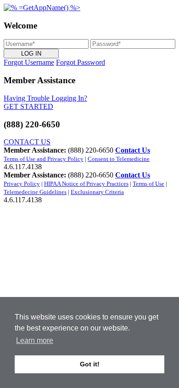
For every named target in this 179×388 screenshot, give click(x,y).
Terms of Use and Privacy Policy (44, 158)
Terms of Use (148, 183)
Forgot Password (80, 62)
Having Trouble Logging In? (45, 98)
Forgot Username (29, 62)
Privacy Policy (22, 183)
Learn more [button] (34, 340)
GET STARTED (28, 106)
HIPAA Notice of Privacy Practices (86, 183)
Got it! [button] (90, 364)
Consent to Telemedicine (119, 158)
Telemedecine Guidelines (35, 191)
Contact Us (132, 150)
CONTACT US (27, 142)
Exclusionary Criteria (97, 191)
